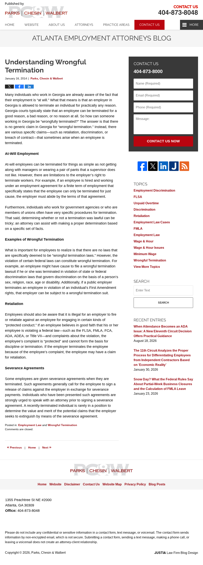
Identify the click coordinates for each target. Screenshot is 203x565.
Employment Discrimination (154, 190)
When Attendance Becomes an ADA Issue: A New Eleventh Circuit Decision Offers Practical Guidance (163, 331)
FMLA (138, 228)
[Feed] (184, 166)
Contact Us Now (163, 141)
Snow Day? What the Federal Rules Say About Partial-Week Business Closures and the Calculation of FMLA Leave (163, 384)
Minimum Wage (145, 254)
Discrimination (144, 209)
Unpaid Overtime (146, 203)
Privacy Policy (135, 484)
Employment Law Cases (152, 222)
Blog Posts (157, 484)
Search (163, 302)
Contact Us (149, 25)
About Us (57, 25)
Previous (14, 447)
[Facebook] (142, 166)
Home (9, 25)
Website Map (112, 484)
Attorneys (84, 25)
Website (31, 25)
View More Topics (147, 266)
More (194, 25)
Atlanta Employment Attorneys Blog (36, 10)
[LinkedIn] (163, 166)
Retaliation (142, 216)
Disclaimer (72, 484)
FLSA (138, 197)
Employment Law (29, 425)
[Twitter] (153, 166)
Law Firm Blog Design (176, 552)
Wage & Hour (143, 241)
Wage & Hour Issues (149, 247)
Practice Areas (116, 25)
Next (46, 447)
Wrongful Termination (62, 425)
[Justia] (174, 166)
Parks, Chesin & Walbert (178, 10)
